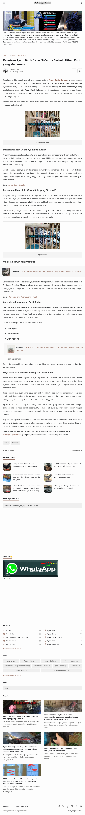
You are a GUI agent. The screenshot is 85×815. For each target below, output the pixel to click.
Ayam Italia (15, 443)
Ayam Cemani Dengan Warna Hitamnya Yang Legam (64, 476)
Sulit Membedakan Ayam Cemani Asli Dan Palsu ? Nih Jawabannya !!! (67, 465)
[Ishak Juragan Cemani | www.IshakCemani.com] (42, 3)
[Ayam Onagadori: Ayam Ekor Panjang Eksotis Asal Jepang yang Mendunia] (22, 713)
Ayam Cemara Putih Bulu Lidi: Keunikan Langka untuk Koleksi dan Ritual (50, 271)
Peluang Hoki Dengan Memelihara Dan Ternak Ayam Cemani (66, 487)
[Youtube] (81, 807)
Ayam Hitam (10, 644)
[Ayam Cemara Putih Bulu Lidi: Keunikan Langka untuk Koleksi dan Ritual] (6, 275)
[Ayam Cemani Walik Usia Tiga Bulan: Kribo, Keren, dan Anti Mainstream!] (63, 745)
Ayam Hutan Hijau (54, 644)
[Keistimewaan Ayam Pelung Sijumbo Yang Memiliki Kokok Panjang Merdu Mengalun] (7, 481)
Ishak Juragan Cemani (12, 434)
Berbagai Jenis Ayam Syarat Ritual (23, 297)
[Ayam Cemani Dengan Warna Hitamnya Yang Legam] (48, 481)
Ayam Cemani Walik (54, 637)
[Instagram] (72, 807)
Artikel (6, 443)
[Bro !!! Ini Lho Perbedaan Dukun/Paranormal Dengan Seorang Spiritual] (11, 352)
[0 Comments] (74, 70)
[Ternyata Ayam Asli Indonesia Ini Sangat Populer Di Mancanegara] (7, 470)
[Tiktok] (68, 807)
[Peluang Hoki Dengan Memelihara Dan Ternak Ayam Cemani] (48, 492)
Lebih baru (76, 450)
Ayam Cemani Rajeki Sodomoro (17, 637)
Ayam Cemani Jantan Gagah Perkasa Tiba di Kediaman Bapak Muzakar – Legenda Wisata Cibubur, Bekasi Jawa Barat (20, 749)
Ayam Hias (51, 641)
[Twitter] (63, 807)
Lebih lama (9, 450)
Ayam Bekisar (52, 630)
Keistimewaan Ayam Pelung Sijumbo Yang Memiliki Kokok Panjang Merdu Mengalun (26, 477)
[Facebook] (59, 807)
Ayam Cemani (52, 634)
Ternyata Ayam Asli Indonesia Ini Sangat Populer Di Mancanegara (25, 465)
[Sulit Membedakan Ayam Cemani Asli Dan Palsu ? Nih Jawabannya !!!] (48, 470)
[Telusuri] (81, 3)
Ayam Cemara (11, 641)
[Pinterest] (76, 807)
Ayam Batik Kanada (58, 80)
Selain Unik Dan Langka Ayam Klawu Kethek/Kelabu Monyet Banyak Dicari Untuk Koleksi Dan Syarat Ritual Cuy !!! (27, 488)
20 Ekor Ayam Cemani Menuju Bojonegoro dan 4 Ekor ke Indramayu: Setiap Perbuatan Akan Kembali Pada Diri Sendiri (21, 781)
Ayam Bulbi (10, 634)
